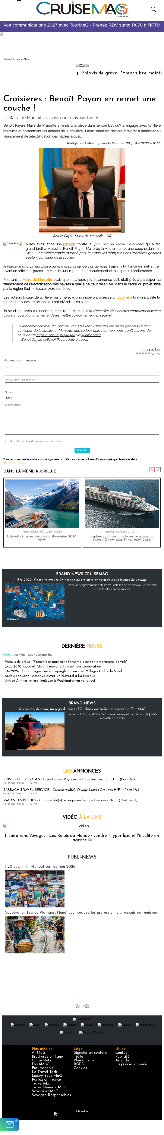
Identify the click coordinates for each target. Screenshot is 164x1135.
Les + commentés (40, 654)
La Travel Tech (44, 1072)
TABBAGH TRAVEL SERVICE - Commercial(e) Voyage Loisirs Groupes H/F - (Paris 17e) (71, 790)
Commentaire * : (14, 405)
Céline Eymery (96, 143)
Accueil (7, 59)
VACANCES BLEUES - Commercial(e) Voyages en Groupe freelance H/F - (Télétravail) (70, 800)
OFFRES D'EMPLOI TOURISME (20, 783)
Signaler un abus (14, 462)
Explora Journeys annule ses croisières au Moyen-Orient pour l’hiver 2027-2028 (122, 538)
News (7, 654)
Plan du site (84, 1060)
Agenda (122, 1060)
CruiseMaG (22, 59)
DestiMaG (41, 1064)
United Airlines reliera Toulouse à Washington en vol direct (50, 680)
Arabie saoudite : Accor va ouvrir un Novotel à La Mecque (50, 676)
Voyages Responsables (51, 1095)
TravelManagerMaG (49, 1087)
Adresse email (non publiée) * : (21, 379)
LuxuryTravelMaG (47, 1076)
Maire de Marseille (37, 280)
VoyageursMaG (45, 1091)
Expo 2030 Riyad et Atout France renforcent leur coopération (53, 666)
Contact (122, 1053)
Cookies (80, 1068)
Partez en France (46, 1080)
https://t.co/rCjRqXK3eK (55, 335)
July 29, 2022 (78, 339)
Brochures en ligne (47, 1057)
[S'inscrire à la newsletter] (9, 1124)
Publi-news (82, 857)
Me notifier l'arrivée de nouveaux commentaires (36, 441)
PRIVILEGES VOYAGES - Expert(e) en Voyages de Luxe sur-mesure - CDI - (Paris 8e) (69, 779)
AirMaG (38, 1053)
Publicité (122, 1057)
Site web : (10, 392)
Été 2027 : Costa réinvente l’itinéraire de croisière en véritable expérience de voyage (82, 580)
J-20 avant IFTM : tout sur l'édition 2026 (40, 867)
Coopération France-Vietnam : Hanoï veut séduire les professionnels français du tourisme (81, 913)
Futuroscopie (43, 1068)
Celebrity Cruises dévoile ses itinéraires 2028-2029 (42, 538)
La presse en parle (131, 1064)
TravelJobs (41, 1084)
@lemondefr (91, 335)
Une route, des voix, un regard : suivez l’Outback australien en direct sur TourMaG (82, 709)
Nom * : (9, 367)
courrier (123, 297)
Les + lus (19, 654)
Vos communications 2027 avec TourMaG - (82, 24)
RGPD (79, 1064)
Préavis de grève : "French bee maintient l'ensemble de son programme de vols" (66, 662)
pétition (69, 244)
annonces (82, 771)
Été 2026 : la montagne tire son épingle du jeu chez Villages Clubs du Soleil (63, 671)
